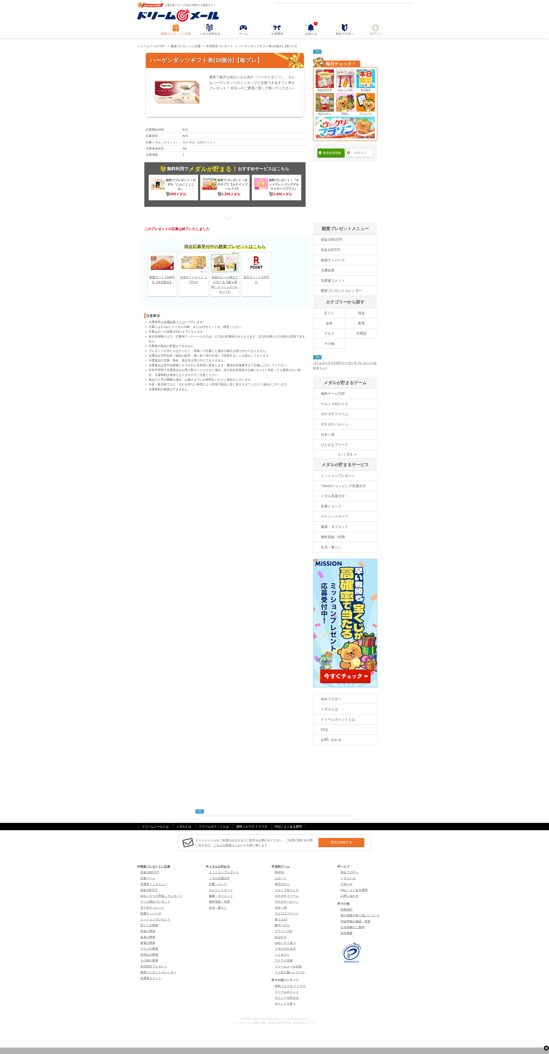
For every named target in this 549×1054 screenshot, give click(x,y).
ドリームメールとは (155, 826)
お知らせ (311, 29)
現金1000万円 (331, 239)
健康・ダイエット (334, 527)
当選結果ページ (174, 322)
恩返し (345, 113)
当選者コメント (333, 280)
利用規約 (347, 909)
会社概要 (347, 933)
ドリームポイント (287, 991)
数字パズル (282, 925)
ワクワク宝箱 (284, 960)
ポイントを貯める (287, 997)
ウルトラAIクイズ (334, 404)
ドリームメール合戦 (288, 966)
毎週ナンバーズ (333, 260)
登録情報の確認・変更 (356, 921)
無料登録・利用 (333, 537)
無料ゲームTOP (333, 393)
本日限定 (365, 89)
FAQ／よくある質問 (288, 826)
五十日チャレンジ (152, 907)
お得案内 (277, 33)
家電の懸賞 (147, 943)
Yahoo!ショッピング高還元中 (343, 486)
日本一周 (328, 434)
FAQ (324, 729)
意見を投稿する (341, 842)
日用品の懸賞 (149, 954)
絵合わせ (281, 937)
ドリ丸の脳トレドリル (290, 972)
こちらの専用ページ (226, 845)
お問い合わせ (331, 740)
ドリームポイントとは (338, 719)
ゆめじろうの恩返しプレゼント (161, 896)
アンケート (365, 113)
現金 (361, 313)
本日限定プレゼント (153, 966)
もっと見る (345, 454)
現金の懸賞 (147, 931)
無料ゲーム (282, 866)
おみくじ (281, 878)
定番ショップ (331, 506)
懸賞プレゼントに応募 (176, 33)
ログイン (376, 33)
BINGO (279, 872)
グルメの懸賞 (149, 948)
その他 (329, 343)
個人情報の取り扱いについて (360, 915)
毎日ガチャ (324, 113)
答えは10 (281, 919)
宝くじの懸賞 (149, 925)
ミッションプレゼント (338, 475)
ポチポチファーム (334, 414)
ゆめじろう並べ (285, 943)
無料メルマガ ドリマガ (251, 826)
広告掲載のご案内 (353, 927)
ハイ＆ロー (282, 954)
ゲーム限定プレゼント (155, 901)
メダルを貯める (209, 33)
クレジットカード (334, 516)
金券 (329, 323)
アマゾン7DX (284, 931)
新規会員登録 (332, 152)
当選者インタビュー (153, 884)
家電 (361, 323)
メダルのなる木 (285, 948)
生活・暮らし (331, 547)
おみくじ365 (345, 89)
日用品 (361, 333)
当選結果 (328, 270)
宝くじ (329, 313)
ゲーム (243, 33)
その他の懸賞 (149, 960)
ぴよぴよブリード (334, 445)
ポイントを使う (285, 1003)
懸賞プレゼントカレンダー (341, 290)
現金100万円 (324, 89)
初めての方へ (345, 33)
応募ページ (147, 878)
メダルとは (329, 709)
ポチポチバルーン (334, 424)
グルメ (329, 333)
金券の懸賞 (147, 937)
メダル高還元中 (333, 496)
